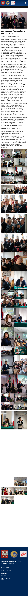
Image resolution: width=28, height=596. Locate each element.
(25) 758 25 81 (8, 570)
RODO (2, 579)
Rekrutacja (3, 575)
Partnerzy (3, 576)
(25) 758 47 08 (8, 568)
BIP (2, 581)
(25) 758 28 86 (6, 567)
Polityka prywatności (5, 578)
